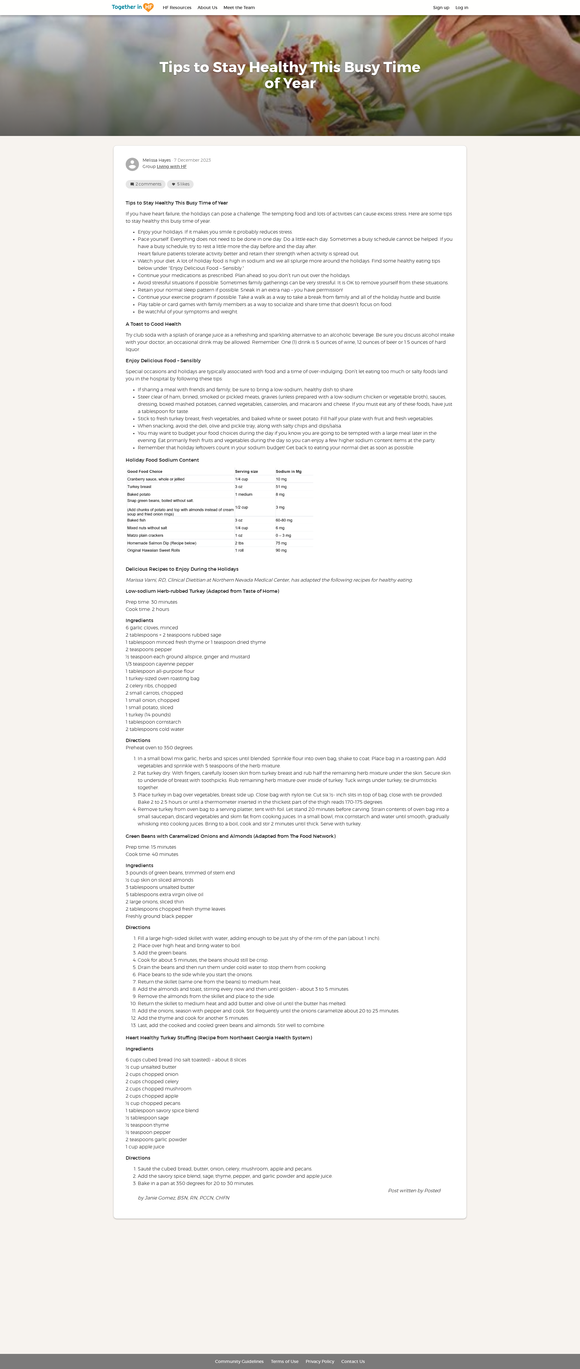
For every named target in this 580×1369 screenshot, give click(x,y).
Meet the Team (239, 7)
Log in (462, 7)
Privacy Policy (320, 1361)
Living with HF (172, 166)
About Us (208, 7)
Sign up (441, 7)
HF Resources (177, 7)
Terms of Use (284, 1361)
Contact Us (353, 1361)
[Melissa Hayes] (132, 164)
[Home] (133, 7)
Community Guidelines (239, 1361)
